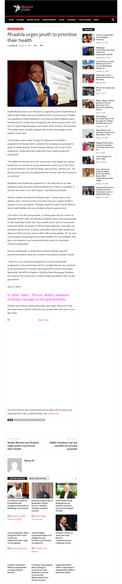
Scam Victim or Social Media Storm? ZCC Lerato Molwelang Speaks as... (105, 64)
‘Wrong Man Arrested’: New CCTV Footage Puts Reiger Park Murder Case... (105, 119)
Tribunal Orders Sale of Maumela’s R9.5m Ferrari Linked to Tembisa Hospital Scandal (42, 505)
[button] (113, 19)
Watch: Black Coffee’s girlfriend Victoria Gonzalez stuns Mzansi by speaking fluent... (105, 105)
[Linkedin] (55, 53)
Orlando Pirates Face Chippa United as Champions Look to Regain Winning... (105, 190)
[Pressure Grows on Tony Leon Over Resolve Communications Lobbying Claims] (66, 523)
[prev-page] (72, 478)
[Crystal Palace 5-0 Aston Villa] (88, 159)
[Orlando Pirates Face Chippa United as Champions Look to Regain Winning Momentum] (88, 190)
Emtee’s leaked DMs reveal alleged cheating (104, 37)
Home (11, 20)
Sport (61, 20)
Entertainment (49, 20)
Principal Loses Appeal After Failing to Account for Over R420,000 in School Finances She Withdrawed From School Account (42, 572)
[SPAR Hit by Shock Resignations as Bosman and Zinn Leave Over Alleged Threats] (66, 490)
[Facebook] (28, 53)
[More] (62, 53)
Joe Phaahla (35, 111)
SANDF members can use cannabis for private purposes (63, 445)
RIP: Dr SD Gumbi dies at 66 (105, 89)
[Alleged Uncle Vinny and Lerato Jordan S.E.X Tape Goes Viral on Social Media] (88, 146)
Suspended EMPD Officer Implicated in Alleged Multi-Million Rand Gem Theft (65, 569)
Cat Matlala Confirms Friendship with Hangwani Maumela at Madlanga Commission (18, 504)
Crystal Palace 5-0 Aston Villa (103, 157)
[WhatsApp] (48, 53)
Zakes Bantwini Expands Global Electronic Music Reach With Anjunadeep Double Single (104, 175)
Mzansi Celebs (33, 20)
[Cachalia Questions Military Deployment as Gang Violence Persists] (18, 555)
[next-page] (75, 478)
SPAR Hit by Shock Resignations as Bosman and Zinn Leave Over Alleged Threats (64, 505)
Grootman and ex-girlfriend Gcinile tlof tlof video (104, 77)
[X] (35, 53)
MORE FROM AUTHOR (37, 478)
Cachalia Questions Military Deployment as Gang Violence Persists (17, 569)
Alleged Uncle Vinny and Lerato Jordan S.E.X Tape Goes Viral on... (105, 146)
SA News (20, 20)
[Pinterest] (42, 53)
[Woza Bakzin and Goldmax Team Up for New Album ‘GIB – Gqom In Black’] (88, 133)
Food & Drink (85, 20)
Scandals (71, 20)
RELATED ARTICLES (17, 478)
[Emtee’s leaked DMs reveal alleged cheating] (88, 38)
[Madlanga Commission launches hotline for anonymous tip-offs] (88, 51)
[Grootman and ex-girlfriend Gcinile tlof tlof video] (88, 78)
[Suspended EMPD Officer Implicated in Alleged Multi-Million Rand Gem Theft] (66, 555)
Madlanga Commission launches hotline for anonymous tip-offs (105, 51)
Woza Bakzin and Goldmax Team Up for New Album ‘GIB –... (105, 132)
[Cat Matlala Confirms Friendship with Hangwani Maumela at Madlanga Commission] (18, 490)
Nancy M (13, 45)
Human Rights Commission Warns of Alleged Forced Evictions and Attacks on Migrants (42, 537)
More (96, 20)
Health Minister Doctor (24, 420)
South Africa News (20, 26)
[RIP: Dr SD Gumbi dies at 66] (88, 91)
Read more (53, 413)
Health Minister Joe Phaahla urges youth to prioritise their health (23, 445)
